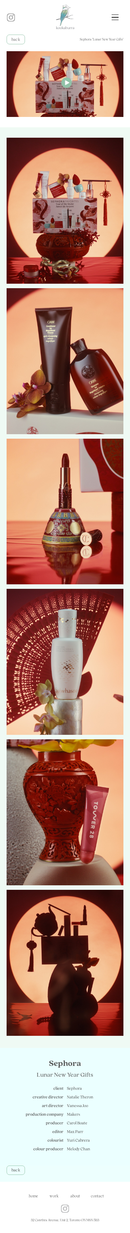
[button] (115, 17)
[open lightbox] (65, 84)
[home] (65, 17)
